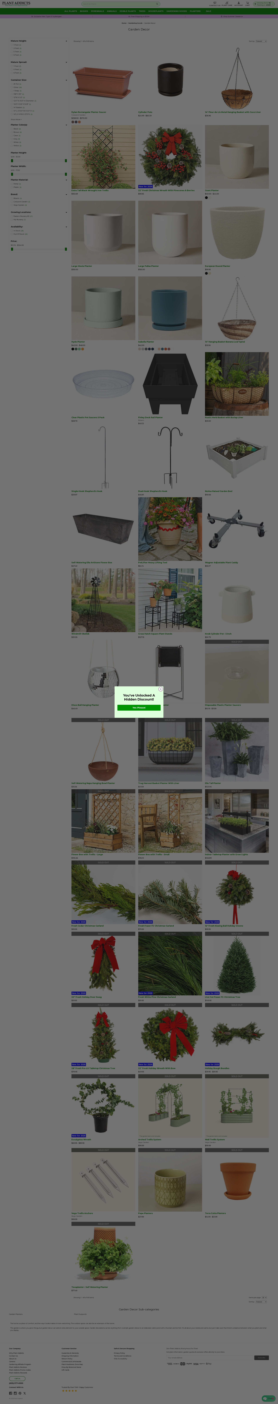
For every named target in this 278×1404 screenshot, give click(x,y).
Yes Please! (139, 707)
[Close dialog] (161, 689)
